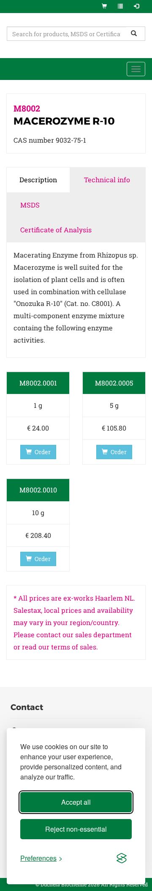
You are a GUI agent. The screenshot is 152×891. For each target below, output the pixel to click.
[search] (135, 34)
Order (43, 452)
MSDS (30, 204)
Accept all (76, 802)
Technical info (107, 179)
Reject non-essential (76, 829)
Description (38, 179)
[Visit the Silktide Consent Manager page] (121, 858)
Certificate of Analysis (56, 229)
